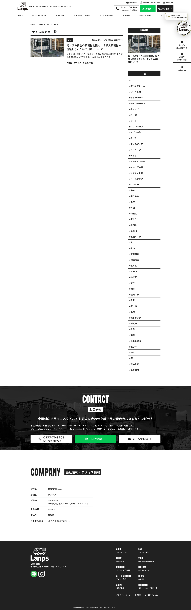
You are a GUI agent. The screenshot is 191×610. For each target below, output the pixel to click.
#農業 (132, 329)
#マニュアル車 (136, 167)
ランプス (114, 608)
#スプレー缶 (135, 132)
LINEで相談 (146, 8)
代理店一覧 (133, 2)
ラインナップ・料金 (82, 15)
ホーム (20, 15)
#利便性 (133, 213)
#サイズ (133, 115)
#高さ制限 (134, 369)
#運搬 (132, 334)
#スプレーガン (136, 126)
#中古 (132, 190)
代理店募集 (169, 2)
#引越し (133, 225)
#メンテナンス (136, 172)
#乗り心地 (134, 196)
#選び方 (133, 346)
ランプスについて (39, 15)
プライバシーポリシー (124, 595)
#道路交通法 (135, 340)
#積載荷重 (134, 259)
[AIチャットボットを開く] (178, 24)
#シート (133, 120)
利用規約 (138, 595)
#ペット (133, 155)
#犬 (131, 242)
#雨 (131, 358)
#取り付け (134, 219)
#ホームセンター (137, 161)
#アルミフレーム (137, 86)
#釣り (132, 352)
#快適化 (133, 230)
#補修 (132, 288)
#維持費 (133, 277)
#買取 (132, 300)
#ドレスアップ (136, 143)
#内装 (132, 207)
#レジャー (134, 184)
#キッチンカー (136, 97)
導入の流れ (60, 15)
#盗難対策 (134, 253)
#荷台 (132, 282)
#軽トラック (135, 317)
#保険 (132, 201)
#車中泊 (133, 306)
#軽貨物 (133, 323)
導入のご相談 (163, 8)
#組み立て (134, 265)
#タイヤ (133, 138)
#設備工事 (134, 294)
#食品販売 (134, 363)
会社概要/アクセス (151, 595)
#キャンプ (134, 109)
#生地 (132, 248)
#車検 (132, 311)
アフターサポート (106, 15)
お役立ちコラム (145, 15)
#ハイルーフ (135, 149)
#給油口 (133, 271)
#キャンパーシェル (138, 103)
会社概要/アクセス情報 (151, 2)
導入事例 (126, 15)
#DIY (131, 80)
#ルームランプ (136, 178)
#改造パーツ (135, 236)
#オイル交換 (135, 91)
